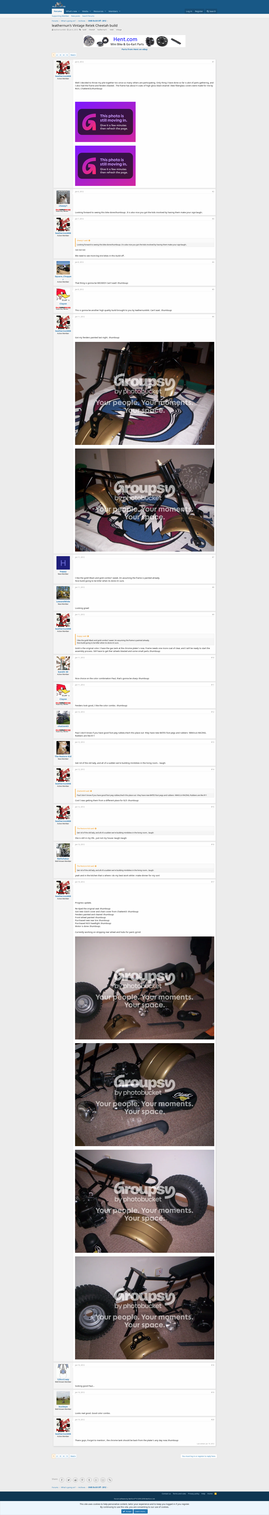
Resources (98, 11)
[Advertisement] (145, 72)
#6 (213, 316)
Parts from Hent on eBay (135, 49)
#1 (213, 62)
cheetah (92, 30)
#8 (213, 587)
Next (73, 55)
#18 (212, 1365)
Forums (58, 11)
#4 (213, 262)
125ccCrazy (63, 1379)
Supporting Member (60, 16)
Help (203, 1493)
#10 (212, 657)
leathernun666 (60, 29)
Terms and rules (179, 1493)
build (84, 30)
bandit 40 (63, 671)
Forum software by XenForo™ (134, 1499)
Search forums (88, 16)
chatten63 (63, 726)
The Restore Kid (63, 756)
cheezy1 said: (82, 240)
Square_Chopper (63, 278)
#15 (212, 807)
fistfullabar (63, 858)
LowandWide (63, 601)
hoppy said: (82, 636)
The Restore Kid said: (85, 828)
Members (113, 11)
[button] (79, 11)
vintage (119, 30)
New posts (75, 16)
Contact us (166, 1493)
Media (85, 11)
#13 (212, 742)
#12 (212, 712)
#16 (212, 844)
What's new (71, 11)
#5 (213, 289)
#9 (213, 614)
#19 (212, 1392)
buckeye (63, 1406)
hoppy (63, 571)
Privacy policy (193, 1493)
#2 (213, 191)
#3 (213, 219)
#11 (212, 685)
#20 (212, 1419)
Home (210, 1493)
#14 (212, 769)
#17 (212, 882)
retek (112, 30)
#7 (213, 557)
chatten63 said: (83, 791)
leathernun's (102, 30)
